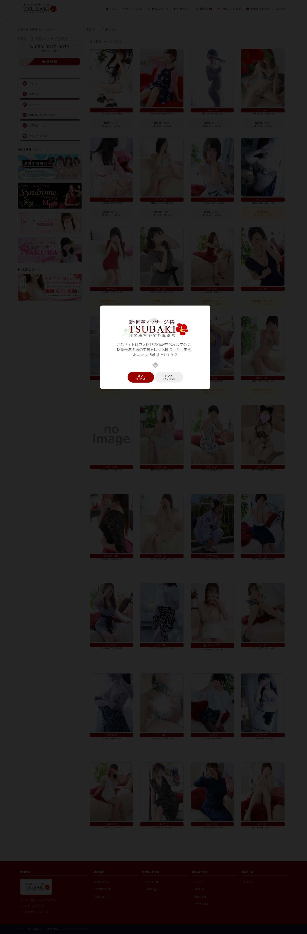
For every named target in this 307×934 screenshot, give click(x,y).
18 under (169, 377)
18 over (141, 377)
